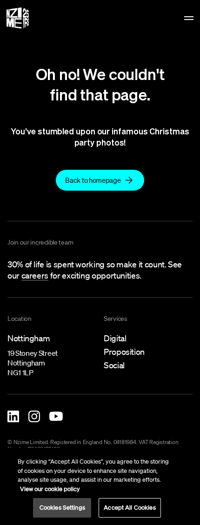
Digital (115, 338)
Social (114, 365)
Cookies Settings (62, 508)
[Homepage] (18, 17)
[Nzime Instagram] (34, 416)
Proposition (124, 351)
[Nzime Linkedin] (13, 416)
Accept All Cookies (129, 508)
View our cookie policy (50, 489)
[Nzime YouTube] (56, 416)
